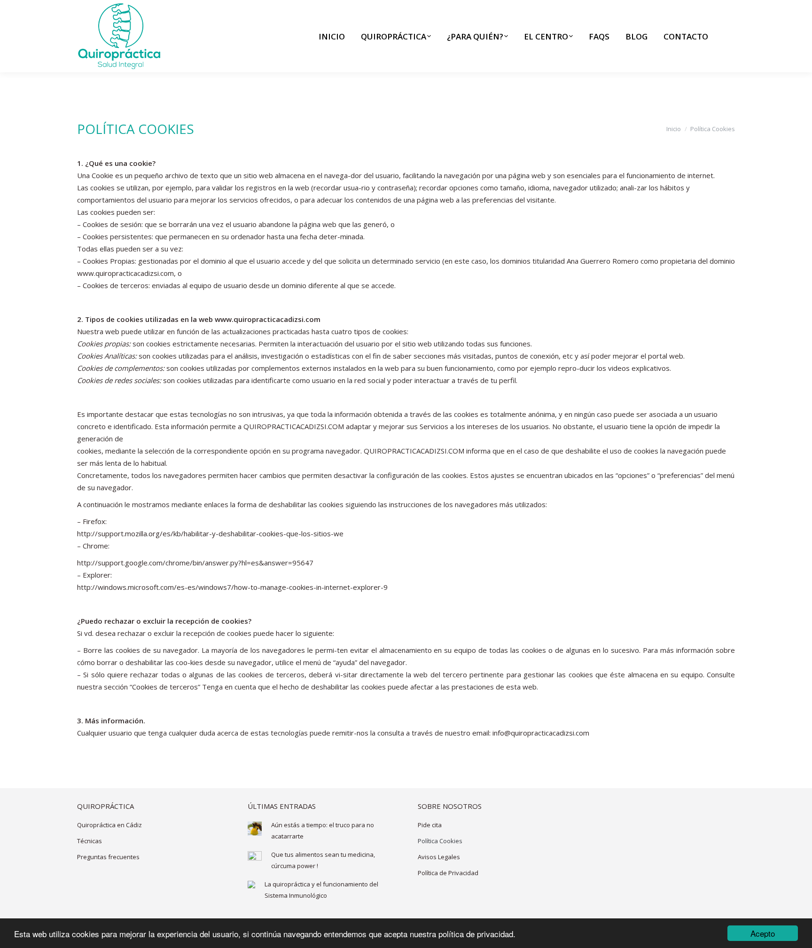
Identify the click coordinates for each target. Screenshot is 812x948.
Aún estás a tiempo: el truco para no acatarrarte (322, 830)
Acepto (762, 933)
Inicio (673, 129)
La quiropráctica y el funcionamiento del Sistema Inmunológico (321, 890)
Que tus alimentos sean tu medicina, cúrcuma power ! (323, 860)
